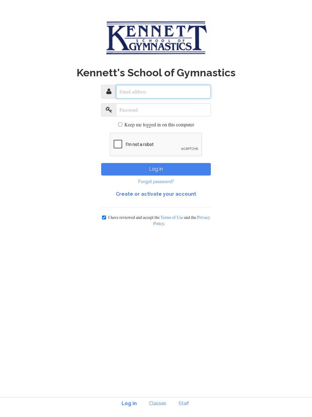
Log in (156, 169)
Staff (184, 403)
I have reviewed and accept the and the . (159, 220)
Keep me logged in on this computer (159, 124)
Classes (157, 403)
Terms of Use (172, 217)
